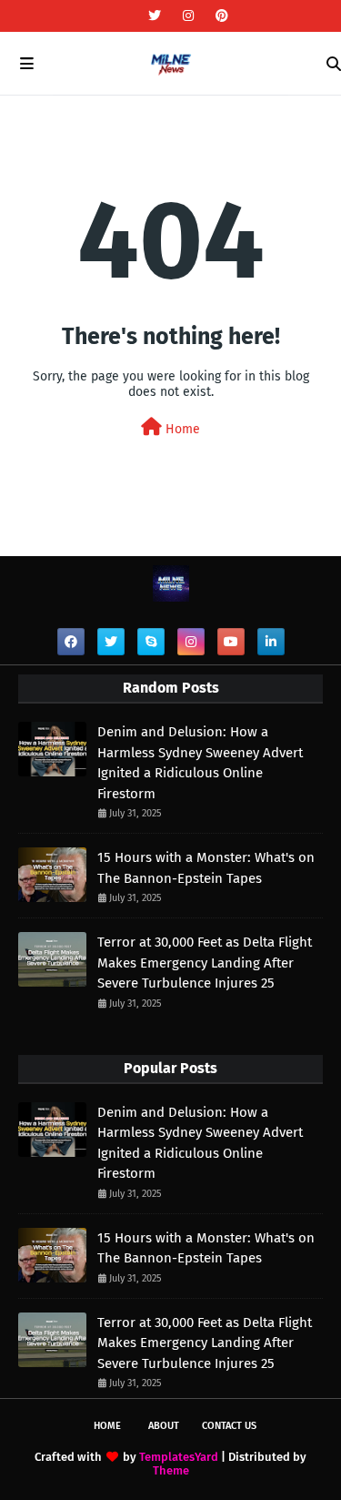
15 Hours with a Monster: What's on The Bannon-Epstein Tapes (206, 868)
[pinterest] (219, 16)
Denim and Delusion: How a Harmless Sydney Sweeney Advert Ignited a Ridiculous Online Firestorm (200, 763)
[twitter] (154, 16)
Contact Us (229, 1426)
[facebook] (71, 641)
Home (181, 429)
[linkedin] (271, 641)
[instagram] (188, 16)
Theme (171, 1470)
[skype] (151, 641)
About (163, 1426)
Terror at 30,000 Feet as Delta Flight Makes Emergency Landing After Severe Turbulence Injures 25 (204, 962)
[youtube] (231, 641)
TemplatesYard (178, 1457)
